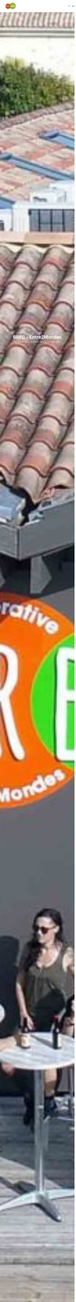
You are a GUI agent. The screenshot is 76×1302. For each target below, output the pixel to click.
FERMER (69, 2)
